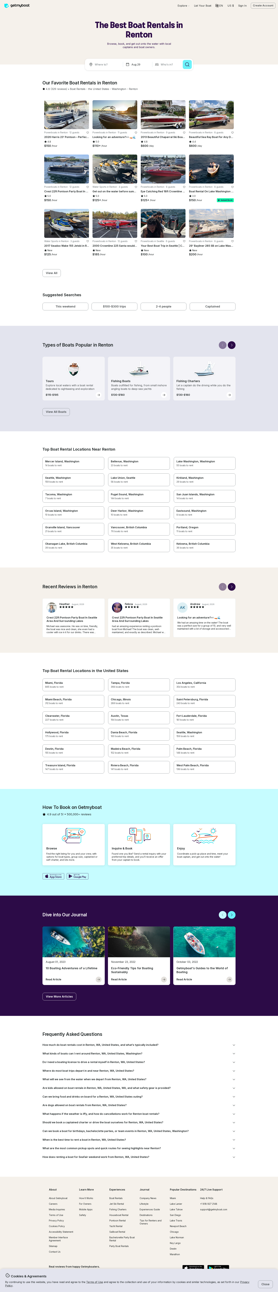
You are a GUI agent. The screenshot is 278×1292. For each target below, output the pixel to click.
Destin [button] (173, 1248)
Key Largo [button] (175, 1243)
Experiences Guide (150, 1209)
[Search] (187, 64)
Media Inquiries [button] (57, 1209)
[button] (202, 5)
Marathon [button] (175, 1254)
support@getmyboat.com (213, 1209)
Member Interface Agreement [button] (58, 1239)
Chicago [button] (174, 1231)
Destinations (146, 1215)
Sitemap (53, 1246)
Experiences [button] (117, 1189)
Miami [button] (173, 1198)
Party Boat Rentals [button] (119, 1246)
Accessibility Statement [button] (61, 1231)
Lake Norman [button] (177, 1237)
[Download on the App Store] (53, 876)
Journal (144, 1189)
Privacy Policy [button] (56, 1220)
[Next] (232, 345)
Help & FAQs (206, 1198)
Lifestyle (144, 1203)
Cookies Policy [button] (57, 1226)
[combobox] (104, 64)
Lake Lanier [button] (176, 1203)
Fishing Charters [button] (117, 1209)
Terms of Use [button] (94, 1282)
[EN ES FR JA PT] (219, 5)
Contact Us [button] (54, 1251)
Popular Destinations (183, 1189)
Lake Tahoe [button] (176, 1209)
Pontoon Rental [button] (117, 1220)
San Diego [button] (175, 1215)
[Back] (223, 345)
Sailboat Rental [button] (117, 1231)
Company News (148, 1198)
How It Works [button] (86, 1198)
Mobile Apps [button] (86, 1209)
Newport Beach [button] (178, 1226)
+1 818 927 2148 (208, 1203)
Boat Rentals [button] (116, 1198)
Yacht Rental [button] (115, 1226)
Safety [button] (82, 1215)
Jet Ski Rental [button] (116, 1203)
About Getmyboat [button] (58, 1198)
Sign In (242, 5)
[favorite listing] (87, 132)
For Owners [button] (85, 1203)
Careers (53, 1203)
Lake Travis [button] (176, 1220)
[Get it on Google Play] (77, 876)
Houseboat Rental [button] (118, 1215)
